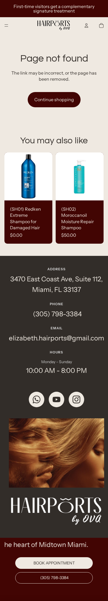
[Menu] (6, 25)
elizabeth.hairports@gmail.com (56, 338)
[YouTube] (56, 399)
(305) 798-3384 (57, 314)
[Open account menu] (86, 25)
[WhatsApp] (36, 399)
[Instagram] (76, 399)
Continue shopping (54, 99)
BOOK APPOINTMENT (54, 563)
